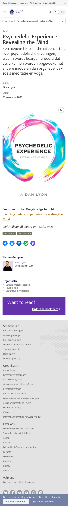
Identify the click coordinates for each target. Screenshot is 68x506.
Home (4, 21)
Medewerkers (35, 3)
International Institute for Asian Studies (22, 417)
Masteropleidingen (12, 335)
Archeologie (9, 370)
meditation (9, 233)
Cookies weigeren (44, 501)
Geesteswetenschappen (14, 375)
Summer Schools (11, 349)
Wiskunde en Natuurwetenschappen (21, 398)
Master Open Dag (11, 358)
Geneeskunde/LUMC (13, 379)
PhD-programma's (12, 340)
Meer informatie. (53, 497)
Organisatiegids (49, 3)
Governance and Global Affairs (18, 384)
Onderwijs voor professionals (17, 344)
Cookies (7, 461)
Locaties (7, 452)
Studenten (24, 3)
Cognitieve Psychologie (17, 290)
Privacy (6, 466)
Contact (7, 470)
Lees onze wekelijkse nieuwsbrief (19, 482)
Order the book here (45, 309)
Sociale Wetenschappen (18, 284)
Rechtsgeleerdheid (12, 389)
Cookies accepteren (16, 501)
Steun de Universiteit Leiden (16, 433)
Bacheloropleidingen (13, 330)
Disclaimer (8, 456)
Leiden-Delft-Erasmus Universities (19, 447)
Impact (6, 442)
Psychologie (12, 287)
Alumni (6, 438)
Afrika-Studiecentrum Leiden (17, 403)
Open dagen (9, 354)
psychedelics (25, 233)
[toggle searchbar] (50, 12)
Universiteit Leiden (10, 3)
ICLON (6, 412)
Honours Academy (12, 407)
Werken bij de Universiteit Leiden (19, 428)
